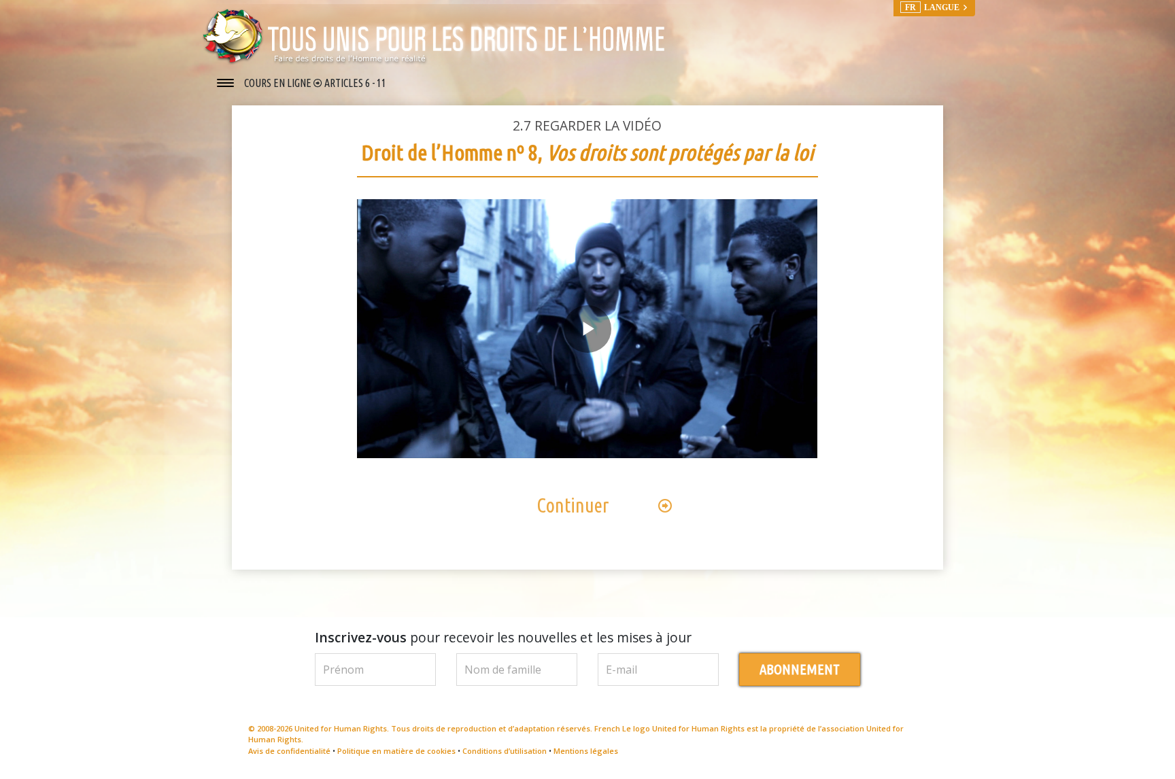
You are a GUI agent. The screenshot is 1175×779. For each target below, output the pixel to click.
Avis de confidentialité (289, 751)
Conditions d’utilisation (504, 751)
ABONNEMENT (800, 669)
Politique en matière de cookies (396, 751)
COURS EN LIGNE (278, 83)
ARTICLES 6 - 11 (355, 83)
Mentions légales (586, 751)
